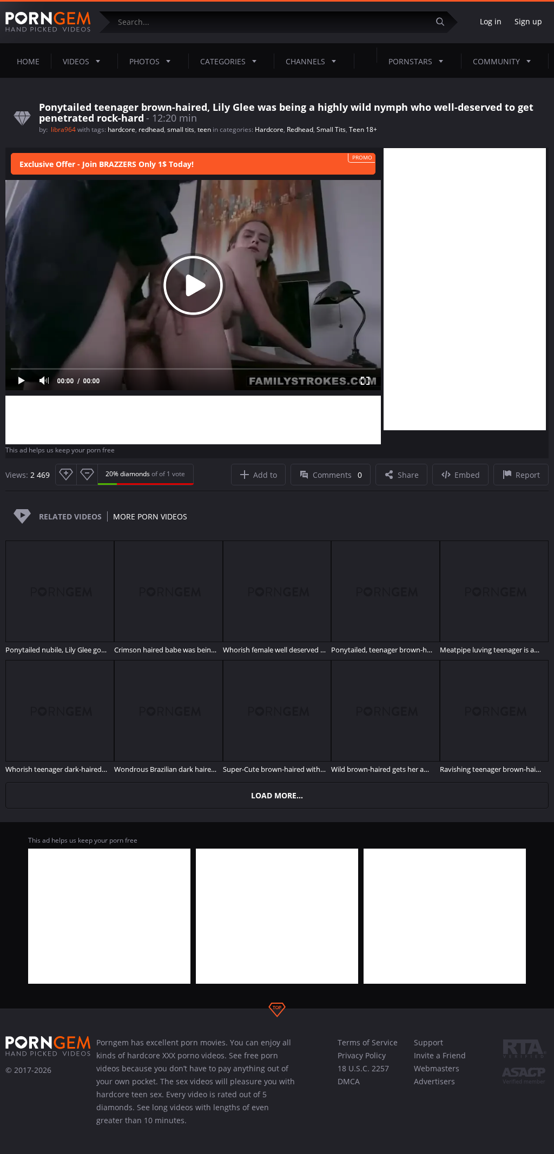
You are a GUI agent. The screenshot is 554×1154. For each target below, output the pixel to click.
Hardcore (269, 129)
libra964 (64, 129)
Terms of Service (368, 1042)
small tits (180, 129)
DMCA (349, 1081)
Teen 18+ (363, 129)
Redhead (300, 129)
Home (28, 61)
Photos (144, 61)
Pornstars (410, 61)
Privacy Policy (362, 1055)
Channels (305, 61)
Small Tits (331, 129)
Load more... (277, 795)
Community (496, 61)
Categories (223, 61)
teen (204, 129)
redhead (151, 129)
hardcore (121, 129)
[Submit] (444, 22)
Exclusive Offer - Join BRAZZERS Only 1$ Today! (106, 164)
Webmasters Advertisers (436, 1074)
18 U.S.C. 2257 (363, 1068)
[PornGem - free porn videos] (48, 22)
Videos (76, 61)
